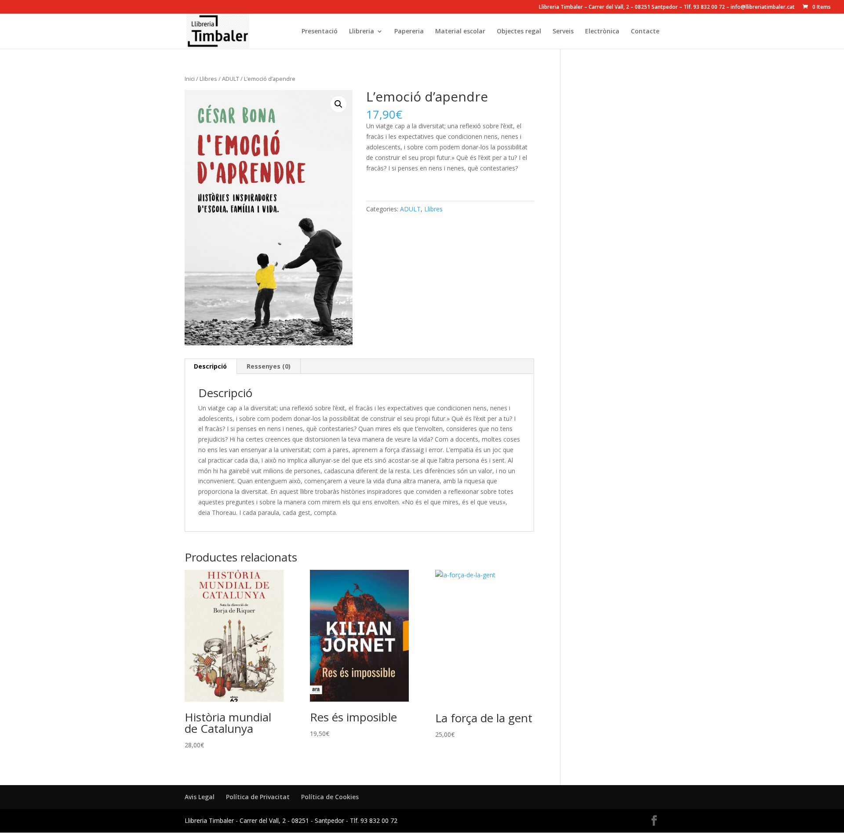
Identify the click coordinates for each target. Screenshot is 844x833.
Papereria (409, 31)
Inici (190, 79)
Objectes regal (519, 31)
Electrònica (602, 31)
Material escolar (460, 31)
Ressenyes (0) (269, 366)
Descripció (210, 366)
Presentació (320, 31)
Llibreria (361, 31)
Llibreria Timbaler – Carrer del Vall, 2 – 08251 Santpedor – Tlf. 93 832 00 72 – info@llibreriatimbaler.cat (667, 7)
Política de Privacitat (258, 797)
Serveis (563, 31)
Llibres (208, 79)
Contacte (645, 31)
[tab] (210, 366)
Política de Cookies (330, 797)
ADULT (230, 79)
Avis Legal (200, 797)
